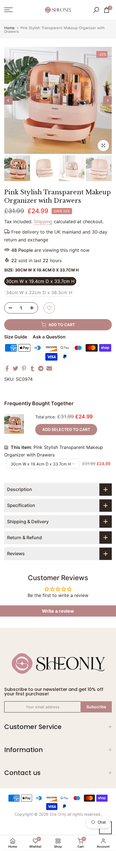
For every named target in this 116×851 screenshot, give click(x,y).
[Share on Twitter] (15, 368)
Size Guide (15, 337)
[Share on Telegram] (41, 368)
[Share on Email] (49, 368)
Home (9, 28)
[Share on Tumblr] (32, 368)
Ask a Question (49, 337)
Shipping (43, 221)
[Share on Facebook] (7, 368)
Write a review (58, 611)
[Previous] (8, 100)
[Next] (107, 100)
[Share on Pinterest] (24, 368)
